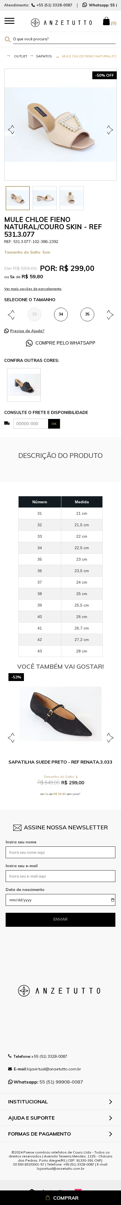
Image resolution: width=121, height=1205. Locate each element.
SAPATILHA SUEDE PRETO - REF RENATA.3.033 (60, 762)
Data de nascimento (25, 890)
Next (109, 129)
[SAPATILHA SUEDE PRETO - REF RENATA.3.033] (60, 714)
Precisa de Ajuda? (27, 331)
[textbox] (64, 39)
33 (34, 314)
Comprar (66, 1198)
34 (61, 314)
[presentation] (18, 198)
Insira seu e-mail (22, 866)
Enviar (60, 919)
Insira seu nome (21, 842)
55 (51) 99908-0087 (48, 1082)
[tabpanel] (60, 124)
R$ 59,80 (32, 276)
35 (87, 314)
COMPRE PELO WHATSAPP (65, 343)
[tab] (18, 198)
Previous (12, 129)
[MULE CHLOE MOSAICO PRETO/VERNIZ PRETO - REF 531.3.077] (24, 384)
